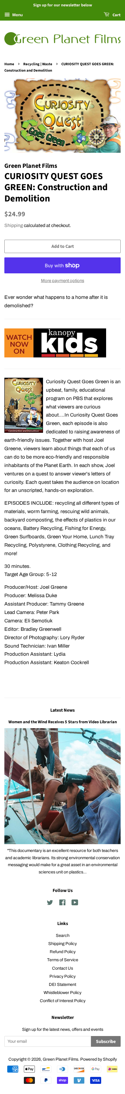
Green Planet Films (60, 1059)
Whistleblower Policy (62, 992)
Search (62, 935)
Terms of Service (62, 959)
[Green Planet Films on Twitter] (50, 903)
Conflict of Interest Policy (62, 1000)
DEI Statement (62, 984)
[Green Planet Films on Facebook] (62, 903)
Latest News (62, 710)
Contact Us (62, 968)
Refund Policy (63, 951)
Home (9, 64)
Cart (116, 15)
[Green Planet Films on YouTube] (75, 903)
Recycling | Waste (37, 64)
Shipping (13, 225)
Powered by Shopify (98, 1059)
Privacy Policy (62, 976)
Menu (17, 15)
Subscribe (106, 1041)
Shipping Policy (62, 943)
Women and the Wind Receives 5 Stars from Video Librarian (62, 722)
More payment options (62, 280)
